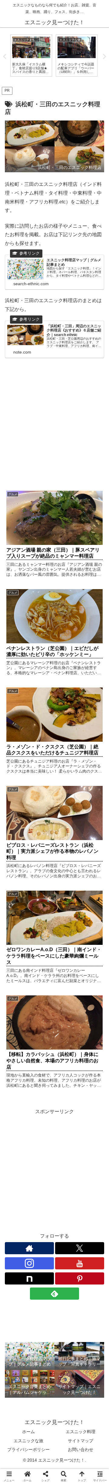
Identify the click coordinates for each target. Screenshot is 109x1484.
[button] (97, 1013)
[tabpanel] (31, 56)
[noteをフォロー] (29, 1278)
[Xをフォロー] (79, 1248)
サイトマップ (80, 1440)
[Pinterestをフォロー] (79, 1278)
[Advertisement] (54, 427)
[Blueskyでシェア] (66, 1473)
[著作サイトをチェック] (29, 1248)
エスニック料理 (80, 1431)
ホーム (28, 1431)
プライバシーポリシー (28, 1449)
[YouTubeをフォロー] (79, 1263)
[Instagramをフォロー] (29, 1263)
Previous (5, 57)
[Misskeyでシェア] (91, 1473)
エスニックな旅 (28, 1440)
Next (104, 57)
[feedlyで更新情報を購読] (54, 1294)
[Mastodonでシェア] (42, 1473)
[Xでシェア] (18, 1473)
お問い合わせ (80, 1449)
